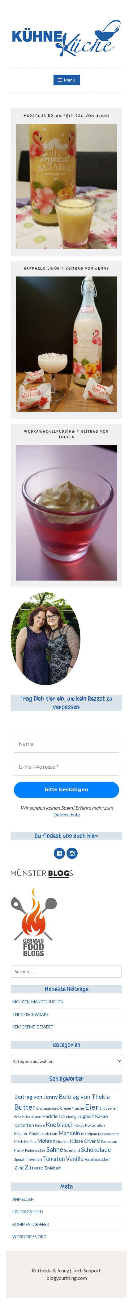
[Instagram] (72, 853)
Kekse (40, 1125)
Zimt (19, 1167)
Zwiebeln (52, 1167)
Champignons (47, 1108)
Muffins (30, 1141)
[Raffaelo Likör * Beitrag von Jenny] (66, 410)
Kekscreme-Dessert (33, 1026)
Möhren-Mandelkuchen (37, 1001)
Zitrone (34, 1167)
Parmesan (109, 1141)
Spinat (19, 1159)
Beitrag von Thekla (84, 1096)
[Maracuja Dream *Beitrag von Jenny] (66, 247)
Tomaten (54, 1158)
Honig (71, 1116)
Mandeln (69, 1133)
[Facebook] (59, 853)
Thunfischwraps (30, 1014)
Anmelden (23, 1199)
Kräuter (21, 1133)
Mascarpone (108, 1133)
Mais (54, 1134)
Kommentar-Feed (30, 1224)
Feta (17, 1116)
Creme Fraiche (72, 1108)
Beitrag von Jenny (36, 1097)
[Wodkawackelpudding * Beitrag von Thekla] (66, 578)
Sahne (54, 1149)
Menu (69, 79)
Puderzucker (35, 1150)
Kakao (101, 1116)
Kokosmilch (95, 1125)
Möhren (46, 1141)
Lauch (44, 1134)
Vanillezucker (97, 1159)
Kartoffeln (24, 1125)
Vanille (75, 1158)
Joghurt (85, 1116)
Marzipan (89, 1133)
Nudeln (62, 1141)
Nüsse (76, 1141)
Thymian (33, 1159)
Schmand (72, 1150)
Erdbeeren (109, 1108)
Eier (92, 1106)
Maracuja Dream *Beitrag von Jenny (67, 115)
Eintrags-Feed (27, 1211)
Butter (24, 1107)
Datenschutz (66, 814)
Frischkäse (31, 1116)
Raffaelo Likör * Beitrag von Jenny (66, 268)
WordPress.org (29, 1236)
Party (19, 1150)
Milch (18, 1141)
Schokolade (96, 1149)
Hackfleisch (53, 1116)
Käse (33, 1133)
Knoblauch (60, 1124)
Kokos (79, 1125)
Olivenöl (92, 1141)
